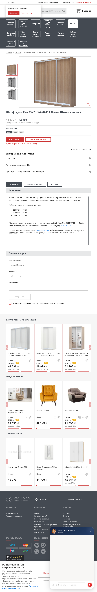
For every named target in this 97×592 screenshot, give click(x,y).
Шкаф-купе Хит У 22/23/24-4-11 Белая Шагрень (48, 354)
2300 (15, 132)
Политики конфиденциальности (43, 303)
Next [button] (90, 347)
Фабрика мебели (41, 529)
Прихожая (48, 34)
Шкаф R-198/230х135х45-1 (76, 467)
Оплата (66, 516)
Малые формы (60, 34)
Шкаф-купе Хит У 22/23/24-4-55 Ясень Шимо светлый (76, 354)
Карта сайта (39, 532)
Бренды (37, 513)
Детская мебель (60, 24)
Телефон (13, 271)
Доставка (66, 513)
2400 (21, 132)
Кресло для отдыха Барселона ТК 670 (16, 411)
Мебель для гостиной (48, 23)
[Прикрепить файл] (53, 585)
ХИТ (89, 149)
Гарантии (66, 519)
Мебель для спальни (23, 23)
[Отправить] (90, 585)
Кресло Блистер (71, 410)
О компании (39, 522)
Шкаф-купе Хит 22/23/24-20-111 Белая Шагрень (19, 354)
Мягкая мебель (10, 24)
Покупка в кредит (70, 522)
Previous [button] (7, 347)
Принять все (49, 573)
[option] (12, 70)
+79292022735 (68, 2)
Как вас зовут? (15, 260)
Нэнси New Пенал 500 (17, 467)
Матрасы (36, 24)
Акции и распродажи (14, 516)
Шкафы (73, 24)
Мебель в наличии (23, 43)
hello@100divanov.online (47, 2)
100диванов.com (42, 230)
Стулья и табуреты (11, 43)
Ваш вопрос (14, 282)
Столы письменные (35, 34)
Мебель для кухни (73, 34)
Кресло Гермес (42, 410)
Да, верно (13, 13)
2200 (8, 132)
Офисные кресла (23, 34)
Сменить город (26, 13)
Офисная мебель (11, 34)
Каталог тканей (40, 516)
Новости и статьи (41, 519)
